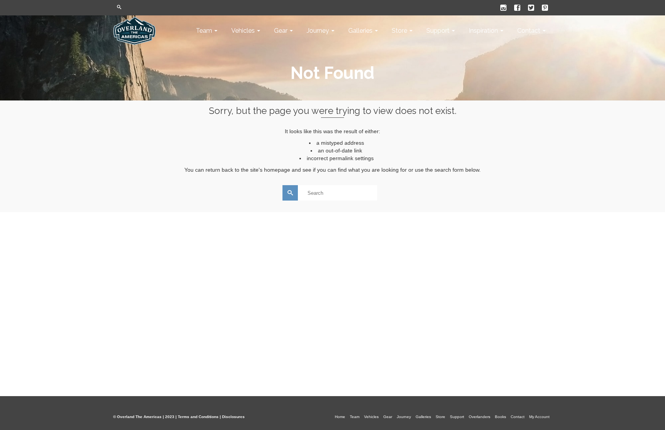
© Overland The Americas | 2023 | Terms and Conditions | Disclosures (179, 417)
